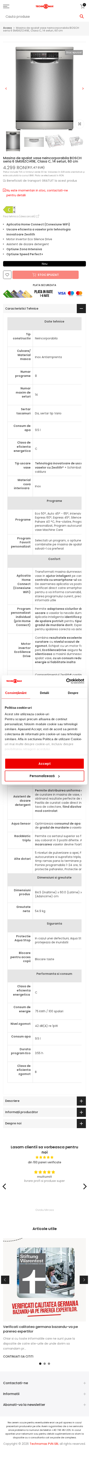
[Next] (83, 88)
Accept (44, 763)
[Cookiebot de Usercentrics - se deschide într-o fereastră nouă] (66, 681)
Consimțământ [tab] (15, 692)
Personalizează (42, 776)
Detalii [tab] (44, 692)
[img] (44, 1157)
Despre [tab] (73, 692)
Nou (44, 264)
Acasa (7, 28)
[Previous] (6, 88)
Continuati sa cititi (18, 1356)
